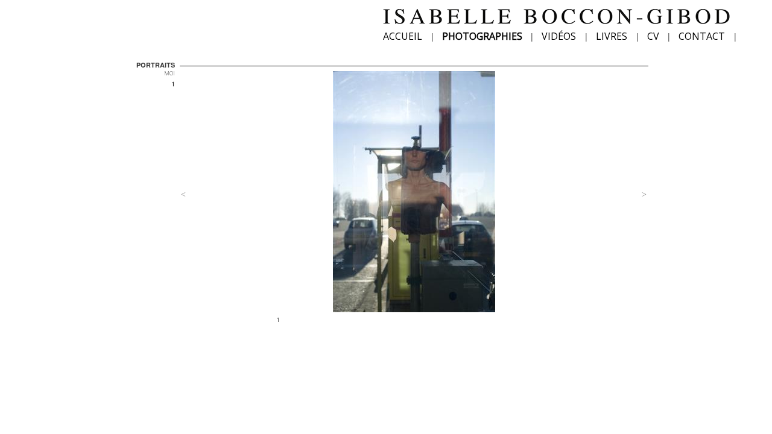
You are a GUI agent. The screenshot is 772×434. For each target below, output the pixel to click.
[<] (220, 188)
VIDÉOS (559, 36)
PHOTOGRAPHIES (482, 36)
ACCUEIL (402, 36)
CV (653, 36)
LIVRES (611, 36)
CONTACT (702, 36)
